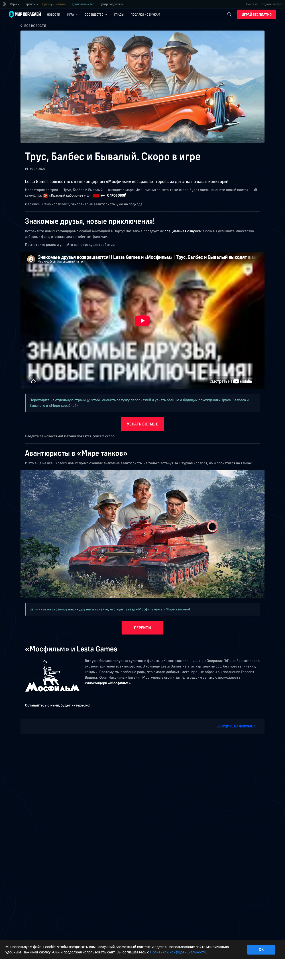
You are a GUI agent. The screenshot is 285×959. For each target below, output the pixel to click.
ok (261, 949)
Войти (250, 4)
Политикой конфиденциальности (178, 952)
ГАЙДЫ (119, 14)
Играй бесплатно (257, 14)
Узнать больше (142, 424)
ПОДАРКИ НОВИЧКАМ (145, 14)
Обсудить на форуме (234, 726)
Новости (53, 14)
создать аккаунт (272, 4)
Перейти (142, 627)
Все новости (35, 25)
